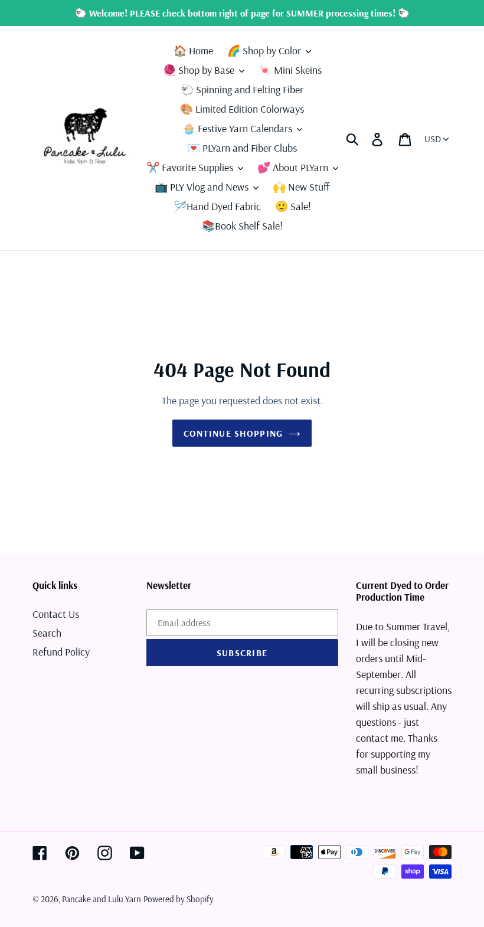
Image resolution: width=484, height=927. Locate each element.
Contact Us (55, 614)
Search (46, 633)
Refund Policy (61, 652)
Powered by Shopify (178, 899)
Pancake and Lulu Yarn (101, 899)
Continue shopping (233, 433)
